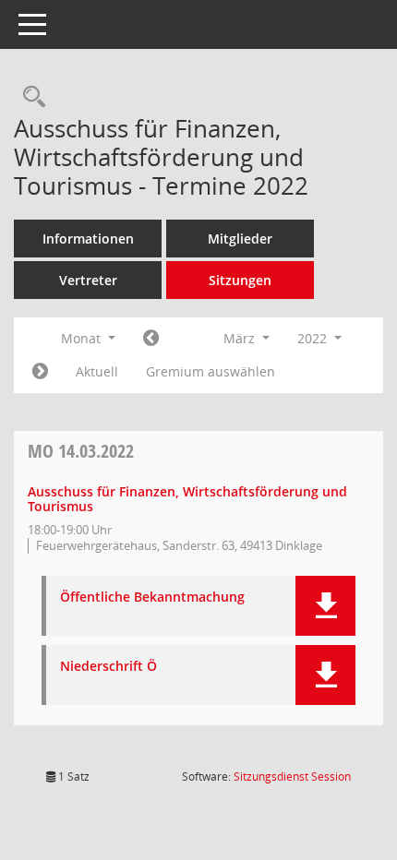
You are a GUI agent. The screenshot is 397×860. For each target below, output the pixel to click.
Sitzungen (240, 280)
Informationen (88, 238)
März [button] (241, 338)
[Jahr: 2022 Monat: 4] (40, 371)
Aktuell (97, 371)
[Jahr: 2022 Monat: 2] (151, 338)
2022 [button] (314, 338)
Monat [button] (82, 338)
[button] (325, 606)
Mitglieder (240, 238)
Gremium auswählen (210, 371)
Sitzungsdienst (292, 776)
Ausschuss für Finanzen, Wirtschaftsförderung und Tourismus (187, 499)
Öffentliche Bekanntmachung (152, 597)
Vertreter (88, 280)
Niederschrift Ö (108, 667)
